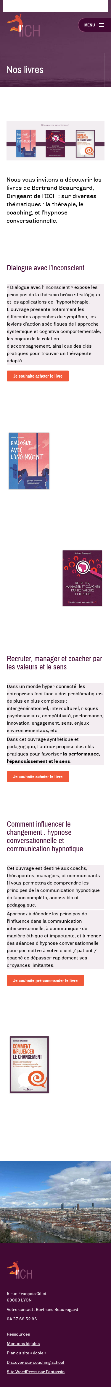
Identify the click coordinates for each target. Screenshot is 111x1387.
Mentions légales (23, 1344)
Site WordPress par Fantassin (36, 1372)
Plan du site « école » (26, 1353)
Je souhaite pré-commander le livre (45, 980)
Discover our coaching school (35, 1363)
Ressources (18, 1334)
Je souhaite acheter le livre (37, 376)
